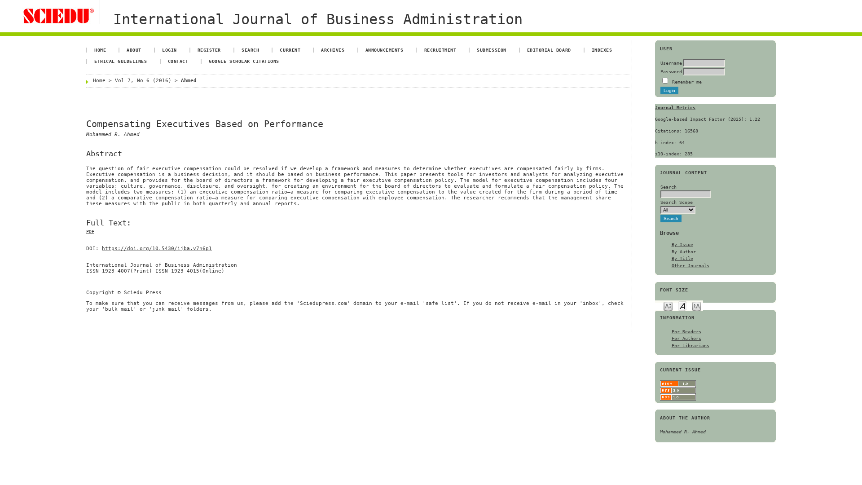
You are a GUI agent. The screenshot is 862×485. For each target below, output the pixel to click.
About (134, 50)
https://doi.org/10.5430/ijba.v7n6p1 (157, 248)
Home (100, 50)
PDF (90, 231)
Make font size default (682, 305)
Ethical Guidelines (120, 61)
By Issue (682, 244)
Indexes (602, 50)
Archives (332, 50)
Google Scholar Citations (244, 61)
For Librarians (690, 345)
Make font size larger (696, 305)
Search (250, 50)
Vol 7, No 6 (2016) (143, 81)
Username (671, 63)
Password (671, 71)
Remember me (687, 81)
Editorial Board (549, 50)
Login (169, 50)
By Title (682, 258)
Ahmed (189, 81)
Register (209, 50)
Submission (491, 50)
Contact (178, 61)
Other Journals (690, 265)
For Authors (686, 338)
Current (290, 50)
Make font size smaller (668, 305)
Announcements (384, 50)
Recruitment (440, 50)
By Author (684, 251)
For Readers (686, 331)
